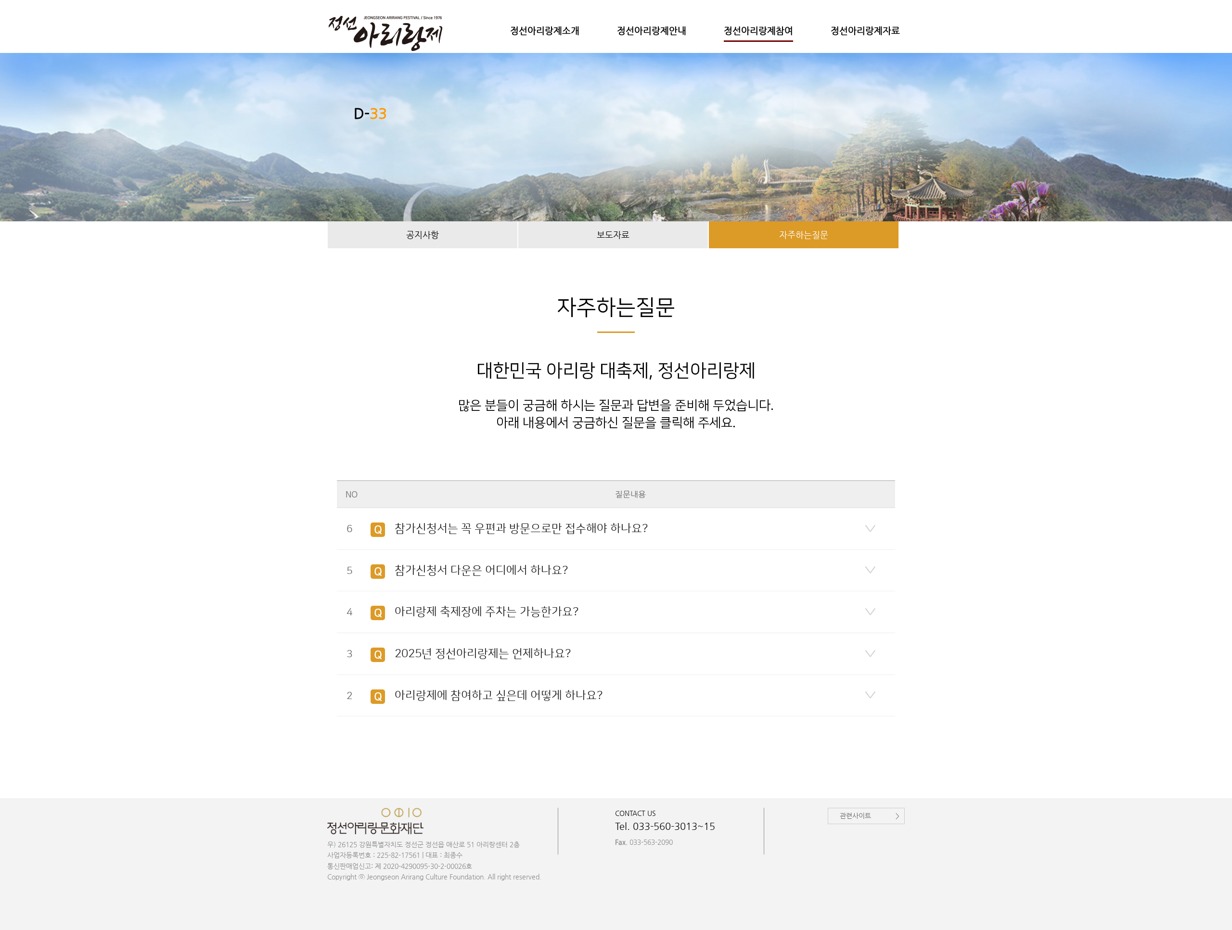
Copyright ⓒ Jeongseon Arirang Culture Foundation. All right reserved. (434, 876)
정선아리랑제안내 (651, 30)
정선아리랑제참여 (758, 30)
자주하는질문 (803, 234)
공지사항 (422, 234)
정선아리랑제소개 (544, 30)
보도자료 (613, 234)
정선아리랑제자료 (865, 30)
